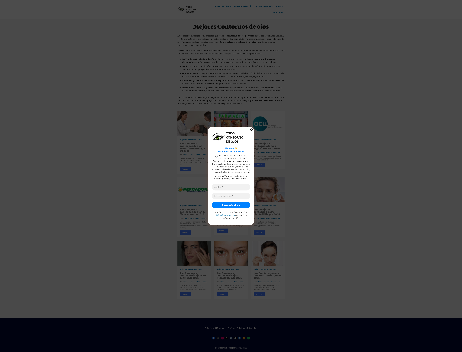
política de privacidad (224, 215)
